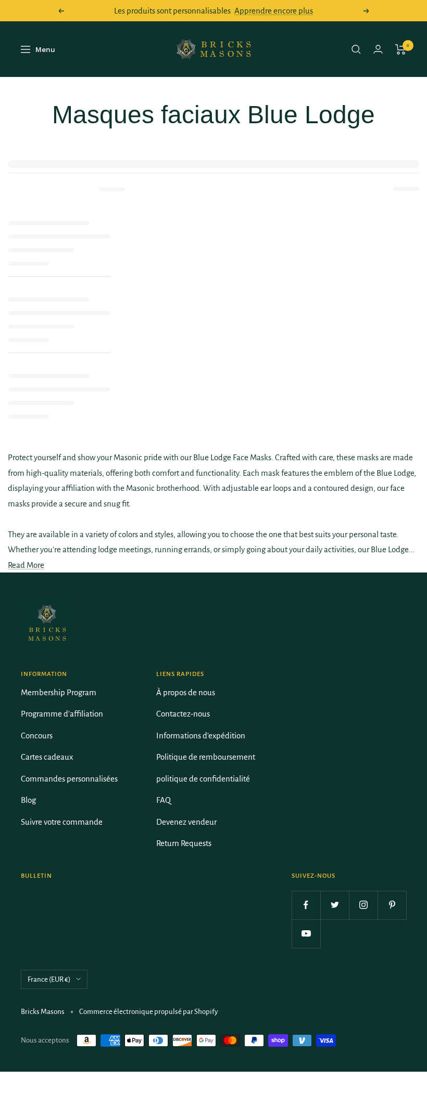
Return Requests (183, 843)
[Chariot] (400, 49)
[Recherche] (356, 49)
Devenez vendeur (186, 821)
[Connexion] (378, 49)
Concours (37, 735)
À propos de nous (185, 692)
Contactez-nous (183, 713)
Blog (28, 800)
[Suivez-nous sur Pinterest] (392, 905)
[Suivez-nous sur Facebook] (306, 905)
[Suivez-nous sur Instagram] (363, 905)
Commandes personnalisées (69, 778)
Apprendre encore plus (273, 10)
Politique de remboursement (205, 756)
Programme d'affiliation (62, 713)
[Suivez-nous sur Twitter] (334, 905)
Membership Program (58, 692)
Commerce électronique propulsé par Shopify (148, 1012)
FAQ (163, 800)
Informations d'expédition (200, 735)
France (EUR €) (49, 979)
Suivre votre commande (62, 821)
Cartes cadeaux (47, 756)
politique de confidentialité (203, 778)
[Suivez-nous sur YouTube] (306, 933)
